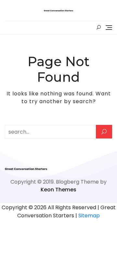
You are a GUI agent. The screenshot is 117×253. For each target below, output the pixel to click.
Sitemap (89, 215)
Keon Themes (58, 189)
